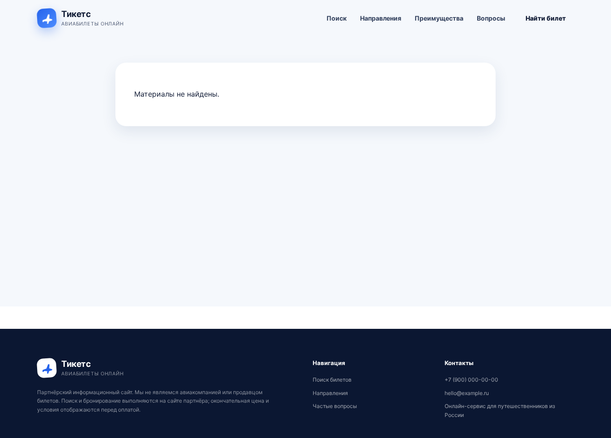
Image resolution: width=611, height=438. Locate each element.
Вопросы (491, 18)
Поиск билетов (332, 379)
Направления (380, 18)
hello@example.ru (467, 393)
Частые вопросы (335, 406)
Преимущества (439, 18)
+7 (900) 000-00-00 (471, 379)
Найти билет (546, 18)
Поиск (337, 18)
